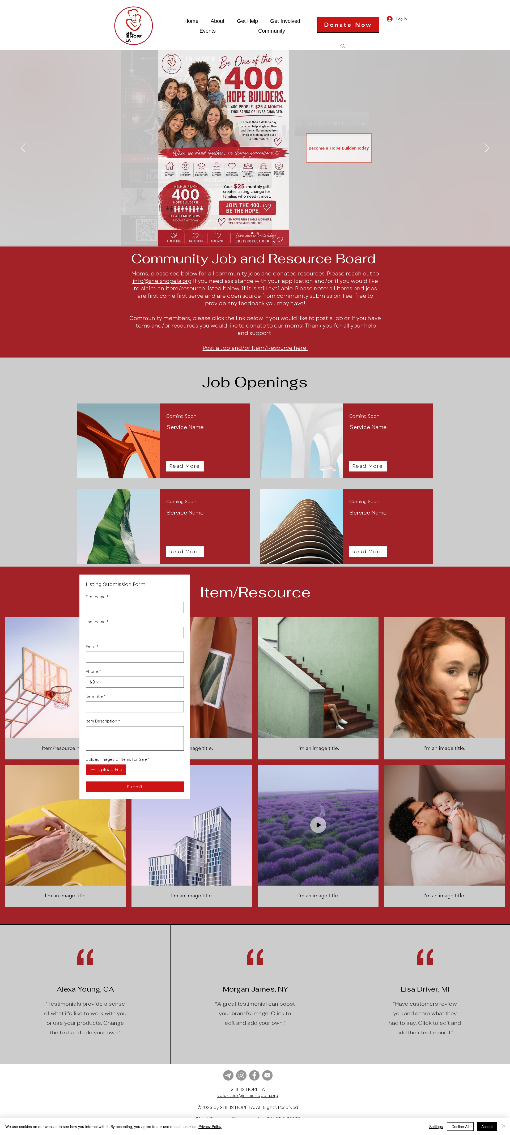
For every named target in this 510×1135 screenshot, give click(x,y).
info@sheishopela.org (162, 281)
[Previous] (23, 148)
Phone (93, 671)
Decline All (460, 1126)
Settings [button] (436, 1126)
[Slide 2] (252, 233)
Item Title (96, 696)
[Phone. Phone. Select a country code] (94, 682)
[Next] (486, 148)
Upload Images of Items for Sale (118, 759)
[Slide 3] (258, 233)
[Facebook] (254, 1075)
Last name (97, 621)
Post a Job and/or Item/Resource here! (255, 348)
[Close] (503, 1126)
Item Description (103, 721)
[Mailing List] (228, 1075)
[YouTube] (267, 1075)
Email (92, 646)
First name (97, 597)
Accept (487, 1126)
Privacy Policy (210, 1126)
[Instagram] (241, 1075)
